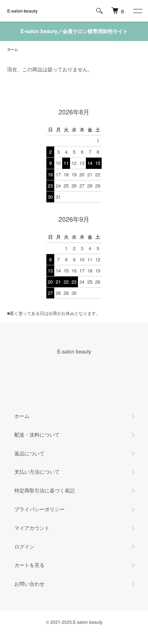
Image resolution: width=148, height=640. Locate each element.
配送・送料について (37, 434)
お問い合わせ (29, 583)
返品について (29, 453)
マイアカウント (32, 527)
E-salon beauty (22, 11)
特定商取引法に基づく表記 (44, 490)
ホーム (12, 49)
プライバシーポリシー (39, 509)
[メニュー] (137, 11)
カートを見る (29, 564)
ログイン (24, 546)
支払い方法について (37, 471)
